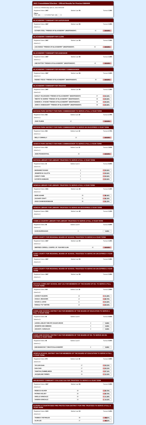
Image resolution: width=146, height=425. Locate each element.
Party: (35, 15)
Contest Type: (50, 15)
